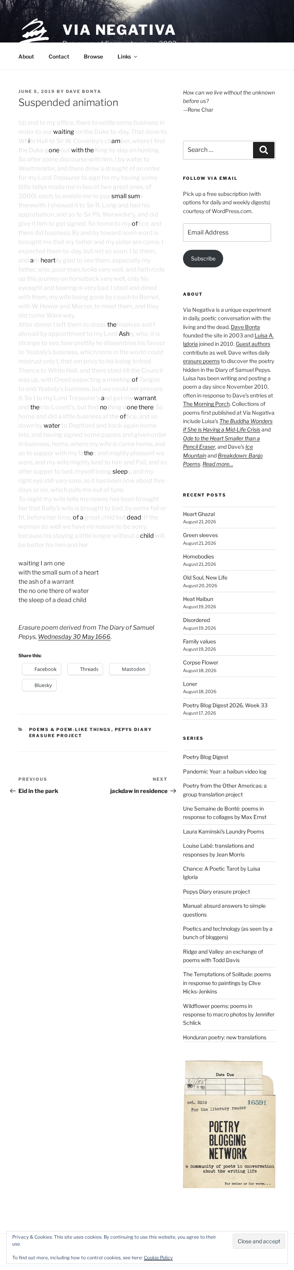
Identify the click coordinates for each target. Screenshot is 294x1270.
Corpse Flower (200, 662)
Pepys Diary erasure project (216, 891)
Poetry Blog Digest (205, 757)
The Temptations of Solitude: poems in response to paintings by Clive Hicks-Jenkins (227, 983)
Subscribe (203, 258)
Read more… (218, 464)
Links (124, 56)
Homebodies (198, 556)
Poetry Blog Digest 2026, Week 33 (225, 705)
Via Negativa (119, 29)
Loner (190, 684)
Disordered (196, 620)
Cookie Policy (158, 1257)
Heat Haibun (198, 599)
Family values (199, 641)
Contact (59, 56)
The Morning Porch (206, 404)
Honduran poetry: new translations (224, 1037)
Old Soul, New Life (205, 577)
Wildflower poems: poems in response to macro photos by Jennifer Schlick (228, 1014)
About (26, 56)
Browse (93, 56)
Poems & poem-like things (70, 729)
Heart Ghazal (199, 514)
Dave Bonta (83, 91)
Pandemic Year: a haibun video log (224, 771)
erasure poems (201, 361)
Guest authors (253, 343)
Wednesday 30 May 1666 (74, 636)
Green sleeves (200, 535)
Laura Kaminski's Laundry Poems (223, 831)
